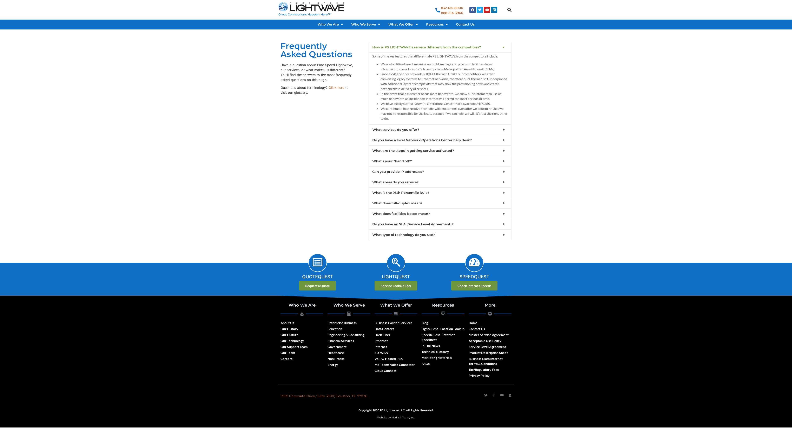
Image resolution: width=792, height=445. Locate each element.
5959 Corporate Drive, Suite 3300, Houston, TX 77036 (323, 396)
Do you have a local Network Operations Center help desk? (422, 140)
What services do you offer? (395, 130)
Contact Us (465, 24)
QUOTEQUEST (317, 276)
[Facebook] (472, 10)
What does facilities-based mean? (401, 214)
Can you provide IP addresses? (398, 172)
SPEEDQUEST (474, 276)
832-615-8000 (452, 8)
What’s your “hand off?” (392, 161)
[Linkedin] (494, 10)
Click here (337, 87)
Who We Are (328, 24)
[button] (509, 10)
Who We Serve (363, 24)
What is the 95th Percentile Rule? (400, 193)
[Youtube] (487, 10)
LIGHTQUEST (396, 276)
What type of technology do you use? (403, 235)
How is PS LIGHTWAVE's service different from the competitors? (426, 47)
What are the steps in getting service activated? (413, 151)
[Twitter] (480, 10)
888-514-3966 (452, 13)
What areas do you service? (395, 182)
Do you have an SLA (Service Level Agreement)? (413, 224)
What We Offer (401, 24)
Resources (435, 24)
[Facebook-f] (493, 395)
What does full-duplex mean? (397, 203)
